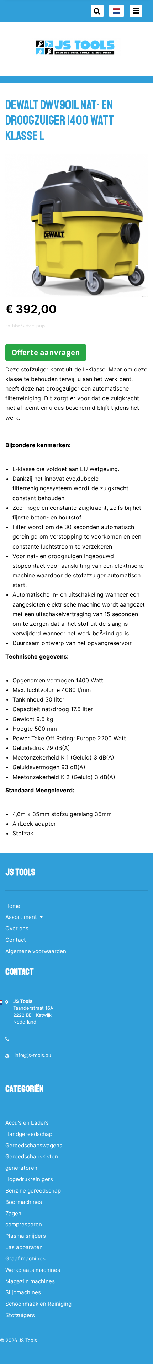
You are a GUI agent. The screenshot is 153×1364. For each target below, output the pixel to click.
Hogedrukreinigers (29, 1179)
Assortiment (21, 917)
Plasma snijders (25, 1235)
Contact (15, 939)
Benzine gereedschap (33, 1190)
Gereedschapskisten (31, 1156)
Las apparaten (24, 1247)
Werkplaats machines (32, 1270)
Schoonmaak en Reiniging (38, 1303)
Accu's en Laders (27, 1122)
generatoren (21, 1167)
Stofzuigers (20, 1315)
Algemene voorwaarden (35, 951)
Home (12, 906)
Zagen (13, 1213)
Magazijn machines (30, 1281)
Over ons (16, 928)
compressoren (23, 1224)
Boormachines (23, 1202)
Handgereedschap (28, 1134)
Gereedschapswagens (33, 1145)
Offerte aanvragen (45, 352)
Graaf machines (25, 1258)
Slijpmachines (23, 1292)
